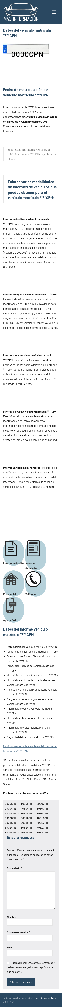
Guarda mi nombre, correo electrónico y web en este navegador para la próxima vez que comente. (31, 967)
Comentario (14, 868)
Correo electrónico (18, 932)
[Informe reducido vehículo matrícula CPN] (12, 558)
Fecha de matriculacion (45, 997)
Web (9, 947)
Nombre (12, 916)
